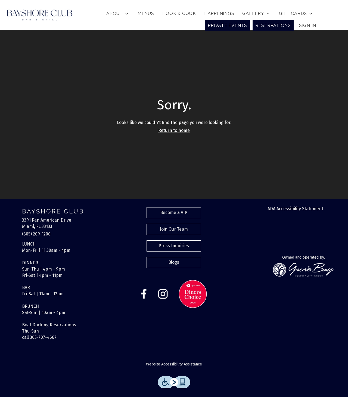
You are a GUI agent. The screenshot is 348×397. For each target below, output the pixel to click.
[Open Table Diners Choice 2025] (192, 293)
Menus (146, 13)
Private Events (227, 25)
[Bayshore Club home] (39, 15)
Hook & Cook (179, 13)
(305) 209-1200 (36, 234)
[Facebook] (144, 293)
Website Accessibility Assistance (174, 364)
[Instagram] (163, 293)
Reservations (273, 25)
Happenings (219, 13)
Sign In (307, 25)
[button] (118, 13)
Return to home (174, 130)
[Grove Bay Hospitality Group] (303, 269)
